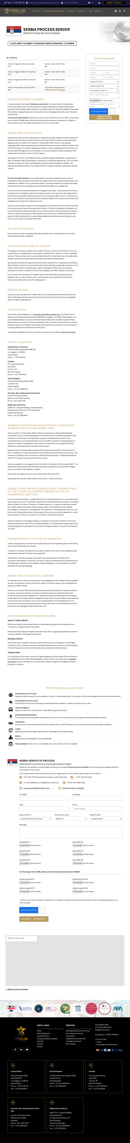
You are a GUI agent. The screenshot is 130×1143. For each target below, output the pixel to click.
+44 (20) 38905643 (62, 1083)
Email (21, 805)
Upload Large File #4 (80, 888)
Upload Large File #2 (80, 879)
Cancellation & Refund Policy (107, 1044)
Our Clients (70, 11)
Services (36, 11)
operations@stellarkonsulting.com (47, 314)
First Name (23, 795)
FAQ (90, 11)
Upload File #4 (77, 851)
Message (22, 825)
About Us (80, 11)
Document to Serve (62, 815)
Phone (74, 805)
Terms (98, 1042)
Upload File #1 (24, 842)
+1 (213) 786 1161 (22, 1086)
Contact (97, 11)
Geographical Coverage (54, 11)
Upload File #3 (24, 851)
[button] (99, 3)
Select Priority (95, 815)
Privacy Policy (101, 1039)
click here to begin (68, 332)
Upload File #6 (77, 860)
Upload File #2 (77, 842)
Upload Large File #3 (27, 888)
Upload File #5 (24, 860)
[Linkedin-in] (21, 1049)
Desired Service (25, 815)
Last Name (76, 795)
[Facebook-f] (15, 1049)
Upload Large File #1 (26, 879)
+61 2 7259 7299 (22, 1123)
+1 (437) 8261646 (100, 1086)
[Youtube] (27, 1049)
